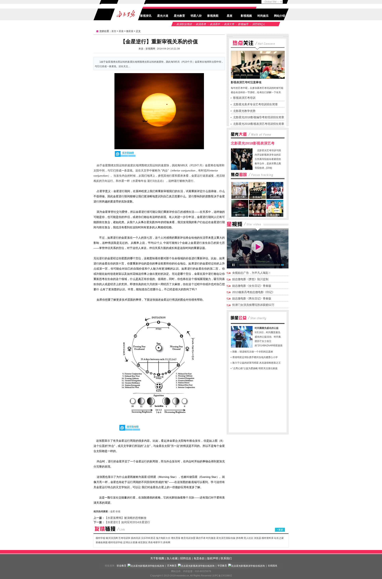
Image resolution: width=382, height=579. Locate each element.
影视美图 (212, 15)
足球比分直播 (130, 542)
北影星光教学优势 (244, 110)
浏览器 (257, 538)
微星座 (129, 31)
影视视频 (246, 15)
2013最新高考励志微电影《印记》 (253, 292)
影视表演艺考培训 (244, 97)
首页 (113, 31)
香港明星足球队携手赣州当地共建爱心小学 (255, 357)
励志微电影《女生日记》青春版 (251, 285)
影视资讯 (145, 15)
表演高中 (215, 24)
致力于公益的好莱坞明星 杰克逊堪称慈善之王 (256, 362)
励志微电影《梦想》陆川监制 (250, 279)
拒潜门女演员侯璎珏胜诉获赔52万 (253, 304)
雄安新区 (143, 542)
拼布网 (239, 538)
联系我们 (226, 558)
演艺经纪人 (258, 24)
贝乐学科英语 (148, 538)
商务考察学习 (155, 542)
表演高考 (201, 24)
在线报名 (272, 565)
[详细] (269, 168)
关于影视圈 (157, 558)
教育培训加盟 (188, 538)
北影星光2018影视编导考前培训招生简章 (258, 117)
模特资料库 (268, 538)
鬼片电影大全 (163, 538)
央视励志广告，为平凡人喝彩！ (251, 272)
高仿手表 (201, 538)
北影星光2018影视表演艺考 (253, 143)
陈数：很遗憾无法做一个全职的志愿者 (252, 351)
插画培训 (135, 538)
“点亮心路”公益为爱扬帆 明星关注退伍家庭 (255, 368)
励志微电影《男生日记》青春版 (251, 298)
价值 (118, 511)
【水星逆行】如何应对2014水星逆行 (127, 522)
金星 (112, 511)
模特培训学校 (115, 542)
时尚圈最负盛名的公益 (267, 328)
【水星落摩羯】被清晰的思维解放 (125, 517)
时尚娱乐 (263, 15)
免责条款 (199, 558)
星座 (229, 15)
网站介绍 (279, 15)
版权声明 (212, 558)
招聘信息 (185, 558)
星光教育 (179, 15)
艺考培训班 (124, 538)
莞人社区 (249, 538)
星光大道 (162, 15)
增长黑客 (175, 538)
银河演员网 (112, 538)
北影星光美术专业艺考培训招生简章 (255, 104)
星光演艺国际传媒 (225, 538)
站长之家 (279, 538)
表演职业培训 (184, 24)
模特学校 (100, 538)
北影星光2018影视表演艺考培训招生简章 (258, 123)
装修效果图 (102, 542)
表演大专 (229, 24)
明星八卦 (196, 15)
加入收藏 (172, 558)
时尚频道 (211, 538)
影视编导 (243, 24)
